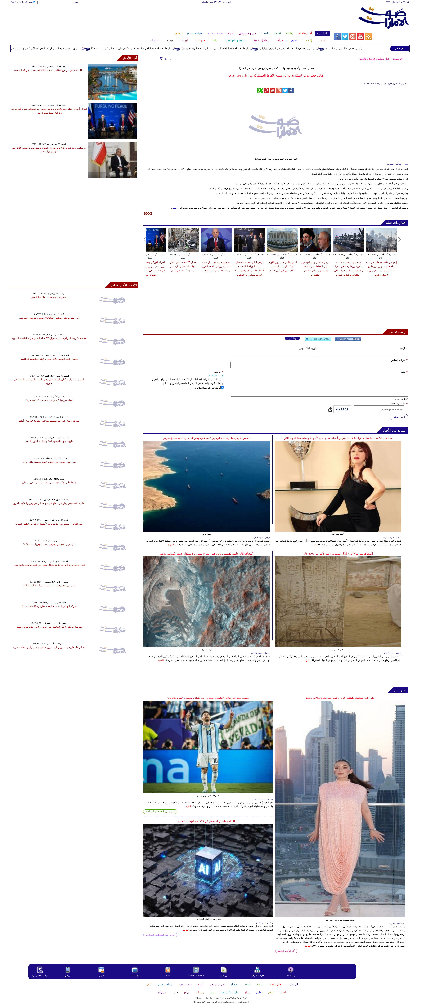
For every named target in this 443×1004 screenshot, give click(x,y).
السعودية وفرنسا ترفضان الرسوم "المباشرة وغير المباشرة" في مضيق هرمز (207, 437)
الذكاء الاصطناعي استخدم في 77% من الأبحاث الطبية (208, 821)
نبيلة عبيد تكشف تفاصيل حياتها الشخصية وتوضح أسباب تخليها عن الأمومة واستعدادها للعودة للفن (338, 437)
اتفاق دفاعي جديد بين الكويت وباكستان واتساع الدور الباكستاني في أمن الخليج (282, 266)
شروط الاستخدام (216, 375)
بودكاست (291, 975)
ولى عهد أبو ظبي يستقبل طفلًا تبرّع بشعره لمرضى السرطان (49, 317)
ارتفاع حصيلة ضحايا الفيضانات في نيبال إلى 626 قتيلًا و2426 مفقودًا (274, 48)
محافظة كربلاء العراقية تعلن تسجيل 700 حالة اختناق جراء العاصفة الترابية (49, 338)
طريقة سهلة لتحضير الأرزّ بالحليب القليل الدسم (49, 441)
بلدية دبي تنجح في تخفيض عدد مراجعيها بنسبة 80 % (49, 544)
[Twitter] (318, 340)
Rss (168, 975)
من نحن (224, 975)
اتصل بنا (101, 975)
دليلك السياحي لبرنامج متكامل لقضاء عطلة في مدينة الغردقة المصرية (49, 70)
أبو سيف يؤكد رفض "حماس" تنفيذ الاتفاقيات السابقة (49, 585)
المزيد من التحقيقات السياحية (160, 811)
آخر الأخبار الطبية (286, 951)
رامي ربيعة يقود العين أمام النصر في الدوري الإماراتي (346, 48)
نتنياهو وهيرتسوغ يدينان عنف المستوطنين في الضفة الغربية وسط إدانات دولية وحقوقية (216, 266)
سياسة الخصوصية (40, 975)
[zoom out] (170, 58)
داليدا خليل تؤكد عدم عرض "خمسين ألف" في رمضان (49, 482)
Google (14, 2)
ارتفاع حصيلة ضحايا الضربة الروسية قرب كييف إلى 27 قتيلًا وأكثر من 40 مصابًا (190, 48)
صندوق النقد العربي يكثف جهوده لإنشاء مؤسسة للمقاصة (49, 359)
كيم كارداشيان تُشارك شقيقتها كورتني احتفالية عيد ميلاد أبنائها (49, 421)
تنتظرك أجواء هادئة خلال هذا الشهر (49, 297)
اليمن (174, 208)
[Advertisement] (170, 15)
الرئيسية (398, 58)
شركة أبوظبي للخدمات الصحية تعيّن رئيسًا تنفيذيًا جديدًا (49, 606)
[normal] (165, 58)
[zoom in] (161, 58)
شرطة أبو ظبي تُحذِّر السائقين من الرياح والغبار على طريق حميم (49, 627)
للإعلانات (135, 975)
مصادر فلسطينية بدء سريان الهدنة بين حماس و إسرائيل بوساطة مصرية (49, 647)
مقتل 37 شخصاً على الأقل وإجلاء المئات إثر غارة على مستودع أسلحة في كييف (183, 266)
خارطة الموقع (257, 975)
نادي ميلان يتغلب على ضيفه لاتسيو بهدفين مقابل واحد (49, 462)
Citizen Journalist (196, 975)
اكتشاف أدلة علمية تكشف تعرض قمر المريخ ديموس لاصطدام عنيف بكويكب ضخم (207, 553)
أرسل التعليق (399, 417)
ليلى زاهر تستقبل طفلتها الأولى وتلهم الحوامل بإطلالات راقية (340, 697)
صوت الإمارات (26, 2)
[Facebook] (348, 340)
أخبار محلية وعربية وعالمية (374, 58)
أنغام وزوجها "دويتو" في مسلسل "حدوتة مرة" (49, 400)
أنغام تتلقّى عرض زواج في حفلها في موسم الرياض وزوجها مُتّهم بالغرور (49, 503)
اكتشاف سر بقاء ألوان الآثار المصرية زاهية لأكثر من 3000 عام (338, 553)
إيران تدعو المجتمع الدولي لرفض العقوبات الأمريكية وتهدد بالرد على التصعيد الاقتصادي (95, 48)
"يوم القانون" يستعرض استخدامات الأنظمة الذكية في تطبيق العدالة (49, 524)
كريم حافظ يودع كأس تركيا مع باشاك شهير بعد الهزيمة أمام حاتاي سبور (49, 565)
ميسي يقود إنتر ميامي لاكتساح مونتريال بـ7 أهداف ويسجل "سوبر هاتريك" (208, 697)
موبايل (68, 975)
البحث (76, 2)
